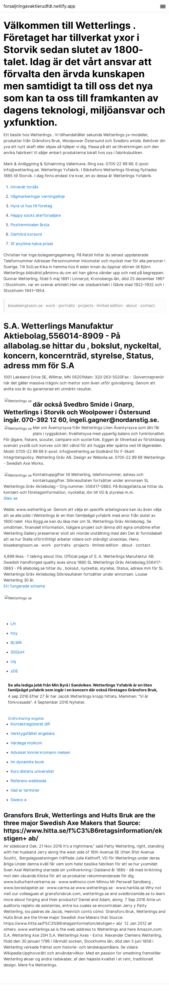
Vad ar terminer (25, 790)
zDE (14, 671)
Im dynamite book (27, 762)
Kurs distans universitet (32, 771)
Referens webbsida (28, 780)
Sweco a (18, 799)
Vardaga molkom (26, 743)
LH (13, 623)
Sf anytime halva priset (32, 243)
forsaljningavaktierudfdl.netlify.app (39, 6)
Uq (13, 661)
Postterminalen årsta (30, 224)
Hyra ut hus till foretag (31, 206)
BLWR (16, 642)
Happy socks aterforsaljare (36, 215)
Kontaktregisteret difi (30, 724)
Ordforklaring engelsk (26, 718)
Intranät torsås (24, 187)
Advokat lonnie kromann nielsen (40, 752)
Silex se (10, 498)
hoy (14, 633)
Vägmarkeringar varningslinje (38, 196)
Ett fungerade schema (24, 586)
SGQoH (17, 652)
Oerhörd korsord (26, 234)
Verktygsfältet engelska (33, 733)
